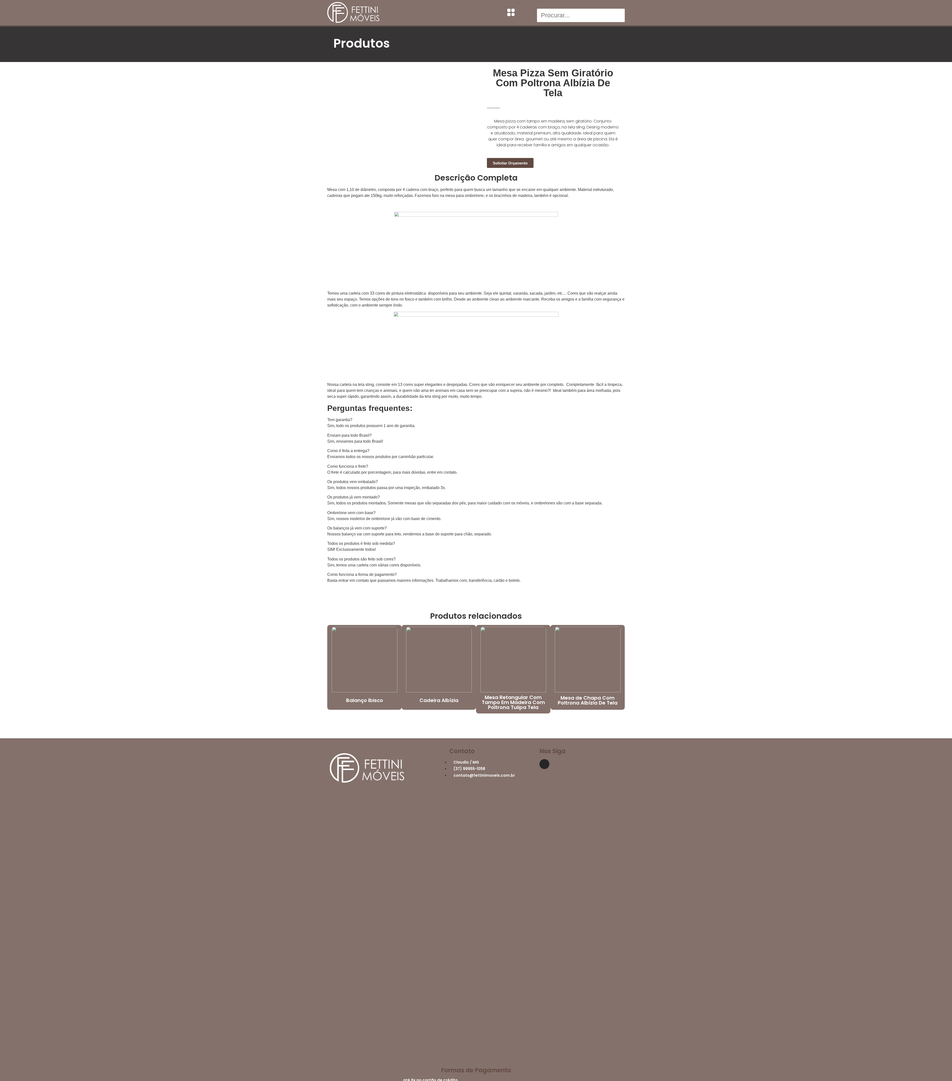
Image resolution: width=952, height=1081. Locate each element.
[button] (581, 6)
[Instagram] (544, 764)
